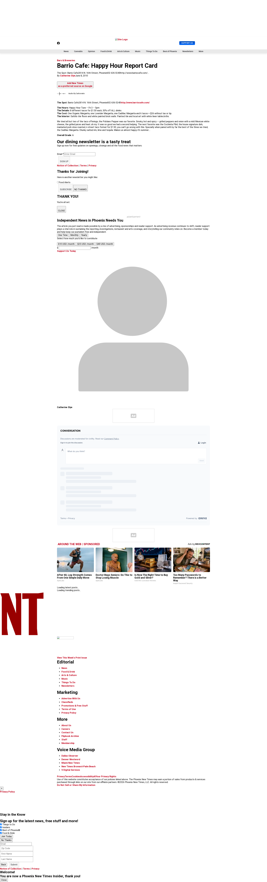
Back (3, 864)
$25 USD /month (85, 244)
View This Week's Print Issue (72, 657)
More (201, 51)
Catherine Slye (67, 75)
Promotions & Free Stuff (74, 705)
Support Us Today (66, 251)
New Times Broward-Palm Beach (78, 766)
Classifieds (67, 702)
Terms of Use (68, 709)
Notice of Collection (67, 165)
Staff (64, 739)
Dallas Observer (69, 755)
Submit (14, 864)
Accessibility (87, 776)
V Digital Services (70, 770)
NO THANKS (80, 189)
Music (137, 51)
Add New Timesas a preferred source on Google (75, 84)
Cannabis (78, 51)
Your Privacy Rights (106, 776)
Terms (83, 165)
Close (4, 880)
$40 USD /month (105, 244)
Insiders (6, 827)
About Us (66, 725)
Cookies (76, 776)
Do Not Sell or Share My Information (76, 785)
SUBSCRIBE (66, 189)
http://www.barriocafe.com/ (135, 102)
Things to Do (8, 824)
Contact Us (67, 732)
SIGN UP (64, 161)
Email (60, 154)
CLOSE (61, 210)
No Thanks (6, 840)
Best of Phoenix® (11, 830)
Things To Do (151, 51)
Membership (67, 743)
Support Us (187, 43)
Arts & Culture (123, 51)
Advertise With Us (70, 698)
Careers (65, 729)
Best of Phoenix (170, 51)
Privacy (92, 165)
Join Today (6, 836)
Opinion (91, 51)
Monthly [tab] (74, 235)
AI (95, 776)
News (66, 51)
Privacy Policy (68, 712)
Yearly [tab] (84, 235)
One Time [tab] (63, 235)
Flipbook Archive (70, 736)
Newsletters (187, 51)
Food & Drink (106, 51)
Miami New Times (70, 763)
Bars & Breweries (66, 60)
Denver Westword (70, 759)
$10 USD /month (66, 244)
